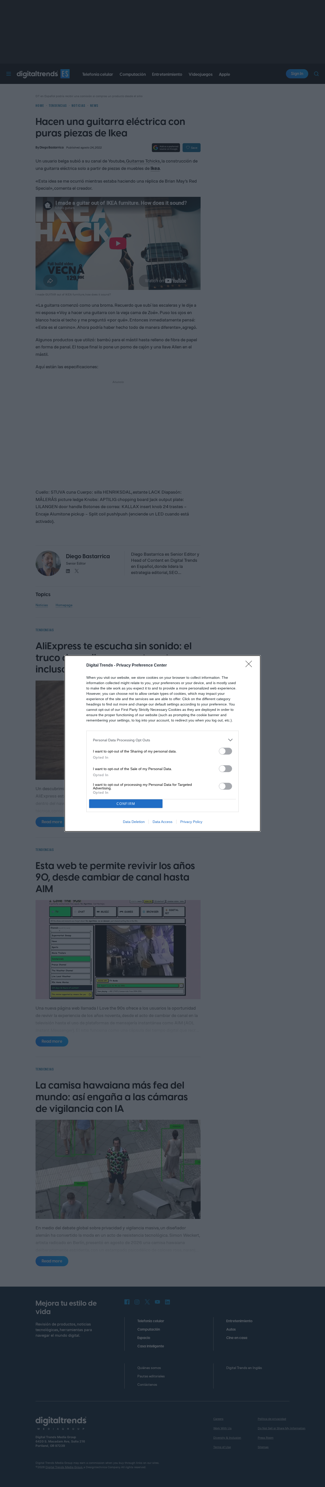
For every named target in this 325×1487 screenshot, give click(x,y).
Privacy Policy (191, 822)
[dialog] (162, 743)
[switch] (225, 751)
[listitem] (162, 740)
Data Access (162, 822)
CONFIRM (126, 804)
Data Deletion (134, 822)
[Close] (250, 665)
